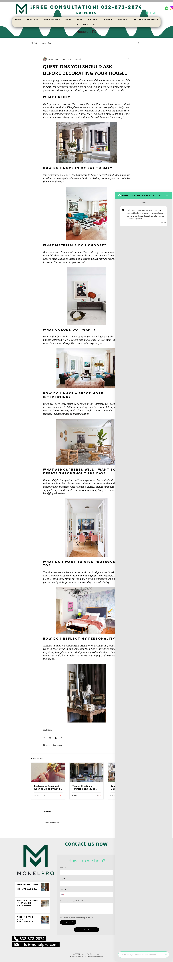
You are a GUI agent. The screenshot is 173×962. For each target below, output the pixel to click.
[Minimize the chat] (167, 195)
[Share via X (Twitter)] (50, 738)
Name (63, 868)
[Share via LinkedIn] (55, 738)
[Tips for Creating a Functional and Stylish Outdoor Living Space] (87, 772)
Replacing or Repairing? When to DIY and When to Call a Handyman (47, 787)
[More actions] (128, 59)
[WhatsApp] (166, 8)
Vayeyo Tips (46, 43)
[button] (139, 43)
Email (62, 879)
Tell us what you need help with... (72, 901)
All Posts (34, 43)
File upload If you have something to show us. (77, 918)
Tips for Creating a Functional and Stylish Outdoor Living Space (83, 787)
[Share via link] (61, 738)
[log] (143, 574)
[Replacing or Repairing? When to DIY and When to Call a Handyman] (48, 772)
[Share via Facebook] (44, 738)
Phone (63, 890)
